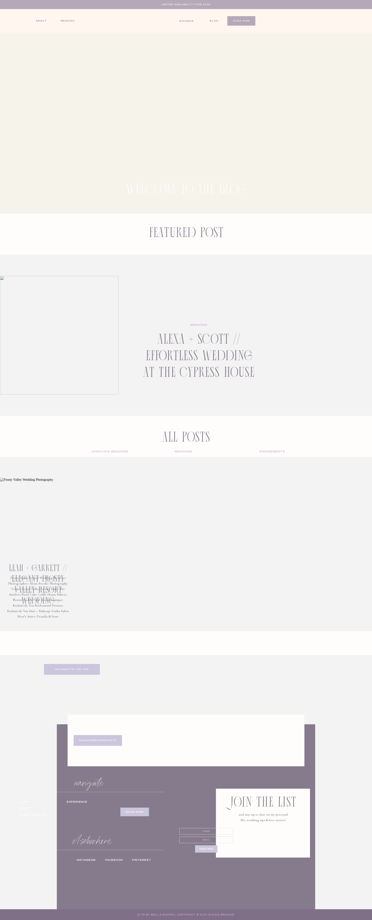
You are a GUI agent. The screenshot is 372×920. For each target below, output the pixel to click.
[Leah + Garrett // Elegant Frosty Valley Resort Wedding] (38, 515)
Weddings (199, 324)
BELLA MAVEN (162, 914)
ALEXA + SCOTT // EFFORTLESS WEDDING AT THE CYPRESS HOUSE (198, 355)
